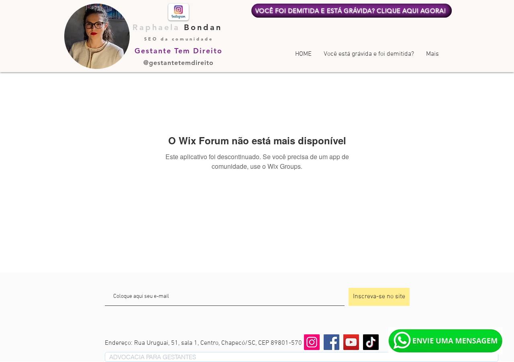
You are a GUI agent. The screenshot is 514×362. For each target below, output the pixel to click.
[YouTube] (351, 342)
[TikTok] (371, 342)
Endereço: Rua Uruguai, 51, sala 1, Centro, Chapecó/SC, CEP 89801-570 (203, 343)
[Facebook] (331, 342)
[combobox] (301, 357)
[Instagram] (312, 342)
